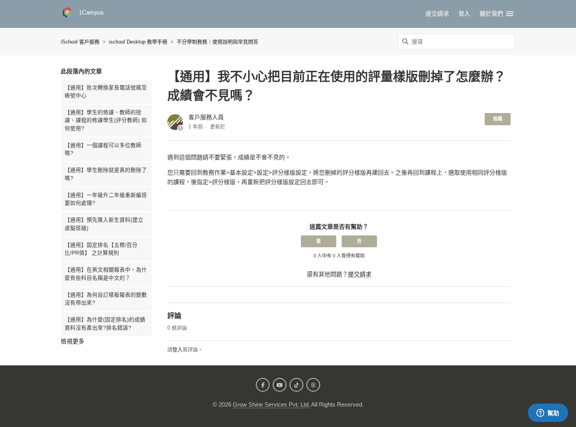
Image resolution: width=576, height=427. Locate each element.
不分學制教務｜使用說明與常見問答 (217, 42)
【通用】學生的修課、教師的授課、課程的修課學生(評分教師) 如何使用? (106, 120)
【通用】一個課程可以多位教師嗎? (103, 149)
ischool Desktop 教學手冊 (138, 42)
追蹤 (497, 119)
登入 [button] (464, 13)
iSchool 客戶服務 (80, 42)
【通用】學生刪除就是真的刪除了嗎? (106, 174)
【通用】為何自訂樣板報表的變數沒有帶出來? (106, 299)
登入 (177, 349)
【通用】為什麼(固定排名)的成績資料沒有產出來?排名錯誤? (105, 323)
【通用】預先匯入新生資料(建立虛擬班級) (104, 224)
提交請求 (437, 13)
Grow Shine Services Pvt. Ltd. (271, 404)
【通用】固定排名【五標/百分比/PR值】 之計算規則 (101, 249)
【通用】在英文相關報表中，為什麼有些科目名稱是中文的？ (106, 274)
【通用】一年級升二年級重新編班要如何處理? (106, 199)
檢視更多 (72, 341)
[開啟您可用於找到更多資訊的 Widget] (547, 413)
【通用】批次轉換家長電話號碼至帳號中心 (106, 92)
